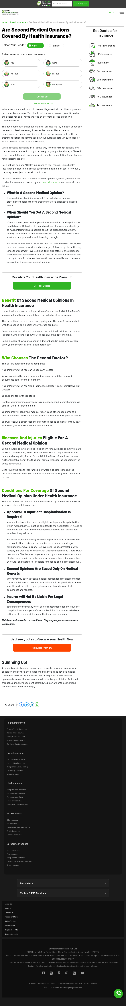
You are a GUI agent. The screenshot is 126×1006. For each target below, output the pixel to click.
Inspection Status (11, 917)
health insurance (51, 182)
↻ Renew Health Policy (42, 103)
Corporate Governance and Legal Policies (73, 983)
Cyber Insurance (13, 865)
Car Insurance (104, 71)
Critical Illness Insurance (16, 733)
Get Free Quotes (42, 285)
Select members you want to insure (23, 54)
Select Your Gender (14, 45)
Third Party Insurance (15, 770)
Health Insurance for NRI (16, 740)
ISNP (53, 983)
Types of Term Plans (14, 801)
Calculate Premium (42, 647)
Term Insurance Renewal (16, 793)
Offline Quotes (10, 921)
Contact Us (9, 912)
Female (56, 45)
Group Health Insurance (16, 857)
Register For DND (11, 930)
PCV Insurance (104, 96)
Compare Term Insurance (16, 789)
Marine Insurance (13, 850)
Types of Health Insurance (17, 729)
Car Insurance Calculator (16, 759)
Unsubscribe (10, 925)
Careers (8, 908)
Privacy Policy (43, 983)
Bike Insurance (105, 79)
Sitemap (94, 983)
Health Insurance (18, 22)
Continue (42, 96)
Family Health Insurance (16, 736)
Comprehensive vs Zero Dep (17, 767)
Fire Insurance (12, 854)
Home (5, 22)
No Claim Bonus (13, 774)
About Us (8, 904)
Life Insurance (104, 54)
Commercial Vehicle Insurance (18, 827)
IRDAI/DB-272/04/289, (54, 955)
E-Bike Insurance (13, 831)
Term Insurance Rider (15, 797)
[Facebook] (43, 973)
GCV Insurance (105, 88)
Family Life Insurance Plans (17, 804)
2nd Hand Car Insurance (16, 763)
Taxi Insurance (104, 105)
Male (34, 45)
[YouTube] (82, 973)
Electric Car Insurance (15, 835)
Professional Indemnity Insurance (19, 861)
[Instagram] (66, 973)
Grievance (32, 983)
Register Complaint (12, 934)
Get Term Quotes (80, 5)
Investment (103, 62)
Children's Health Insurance (17, 744)
